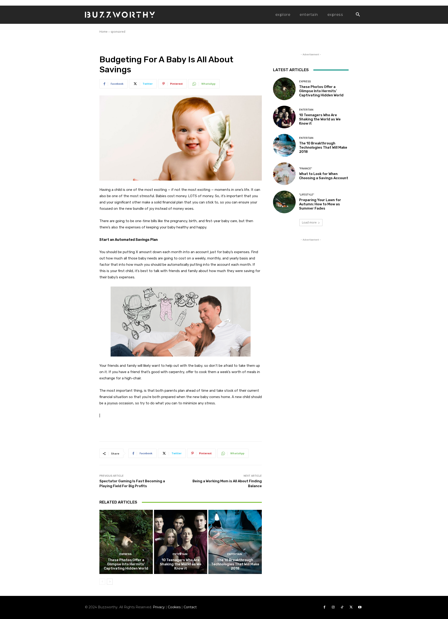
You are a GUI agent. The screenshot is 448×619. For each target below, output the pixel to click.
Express (125, 554)
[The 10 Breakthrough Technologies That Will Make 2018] (235, 542)
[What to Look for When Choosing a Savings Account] (284, 173)
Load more (309, 222)
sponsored (118, 32)
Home (103, 32)
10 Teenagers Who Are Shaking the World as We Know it (180, 564)
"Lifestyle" (306, 194)
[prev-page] (102, 582)
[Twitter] (351, 607)
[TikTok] (342, 607)
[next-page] (110, 582)
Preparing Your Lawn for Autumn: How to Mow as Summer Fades (320, 204)
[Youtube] (360, 607)
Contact (190, 607)
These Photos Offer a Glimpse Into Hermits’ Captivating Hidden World (126, 564)
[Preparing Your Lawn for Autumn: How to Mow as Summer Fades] (284, 202)
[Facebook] (324, 607)
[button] (357, 15)
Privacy (159, 607)
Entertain (180, 554)
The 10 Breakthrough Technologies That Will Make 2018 (235, 564)
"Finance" (305, 168)
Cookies (174, 607)
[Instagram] (333, 607)
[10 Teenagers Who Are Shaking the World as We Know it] (180, 542)
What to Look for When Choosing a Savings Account (323, 176)
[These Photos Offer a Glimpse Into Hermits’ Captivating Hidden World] (126, 542)
